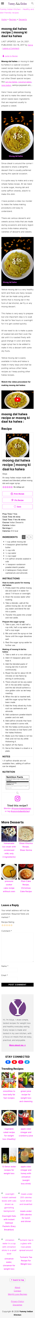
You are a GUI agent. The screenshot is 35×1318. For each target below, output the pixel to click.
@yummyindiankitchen (21, 808)
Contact (17, 1291)
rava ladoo (6, 85)
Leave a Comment (11, 48)
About (17, 1287)
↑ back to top (17, 1280)
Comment (6, 931)
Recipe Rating (7, 922)
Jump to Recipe (11, 56)
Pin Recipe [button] (19, 500)
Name (4, 966)
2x (27, 537)
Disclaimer (17, 1305)
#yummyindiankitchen (20, 811)
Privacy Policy (17, 1301)
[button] (3, 487)
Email (4, 975)
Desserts (23, 19)
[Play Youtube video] (17, 399)
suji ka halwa (11, 82)
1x (23, 537)
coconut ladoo (25, 82)
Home (4, 19)
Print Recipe (18, 493)
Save (19, 506)
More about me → (17, 1045)
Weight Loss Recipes (17, 1294)
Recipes (13, 19)
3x (31, 537)
